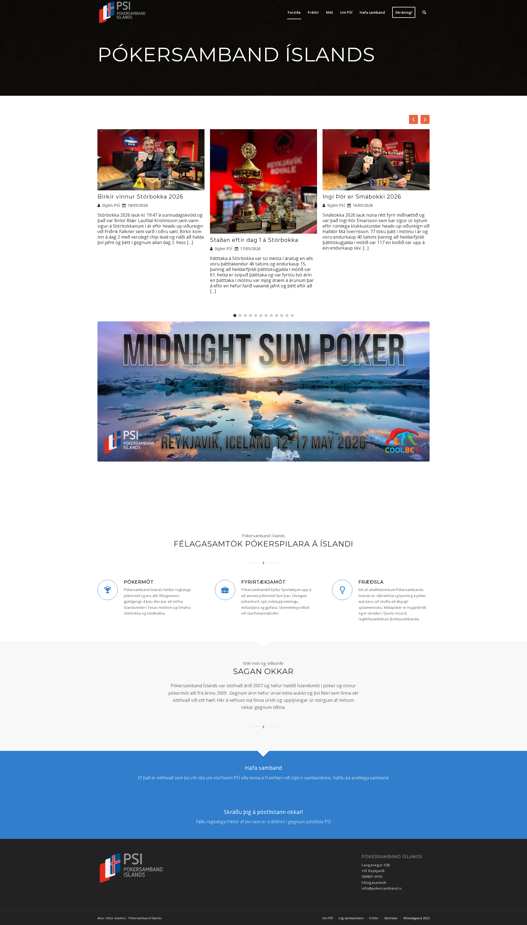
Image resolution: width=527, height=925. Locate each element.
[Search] (424, 12)
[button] (425, 119)
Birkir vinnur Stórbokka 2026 (140, 196)
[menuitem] (294, 12)
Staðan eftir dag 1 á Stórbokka (254, 240)
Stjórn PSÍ (111, 205)
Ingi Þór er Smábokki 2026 (362, 196)
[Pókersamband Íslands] (122, 12)
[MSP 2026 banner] (263, 391)
